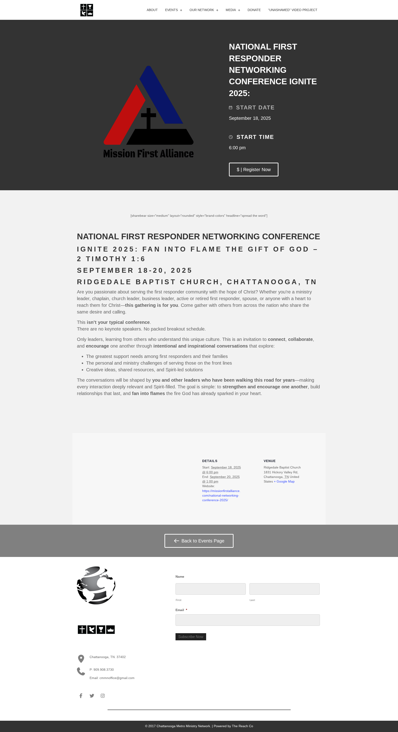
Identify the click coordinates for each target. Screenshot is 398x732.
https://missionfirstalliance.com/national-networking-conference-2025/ (221, 495)
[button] (253, 169)
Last (252, 600)
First (178, 600)
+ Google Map (284, 481)
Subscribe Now (190, 637)
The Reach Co (242, 726)
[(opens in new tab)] (87, 10)
